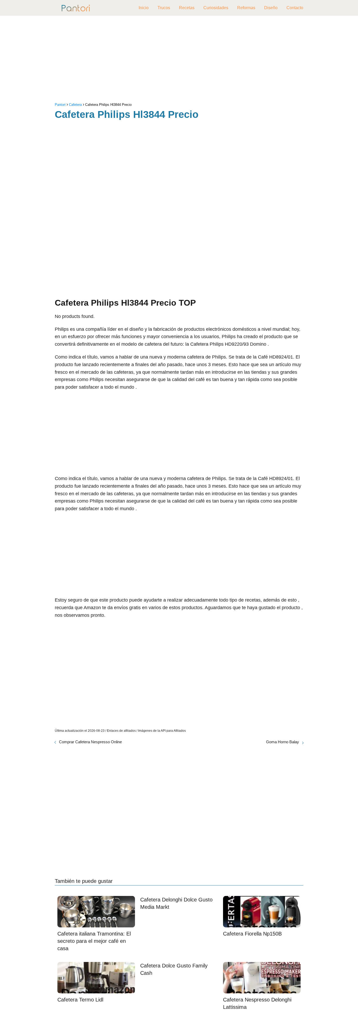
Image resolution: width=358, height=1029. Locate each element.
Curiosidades (215, 7)
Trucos (164, 7)
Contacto (294, 7)
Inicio (144, 7)
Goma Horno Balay (282, 742)
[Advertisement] (179, 60)
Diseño (271, 7)
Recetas (186, 7)
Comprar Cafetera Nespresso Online (90, 742)
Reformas (246, 7)
